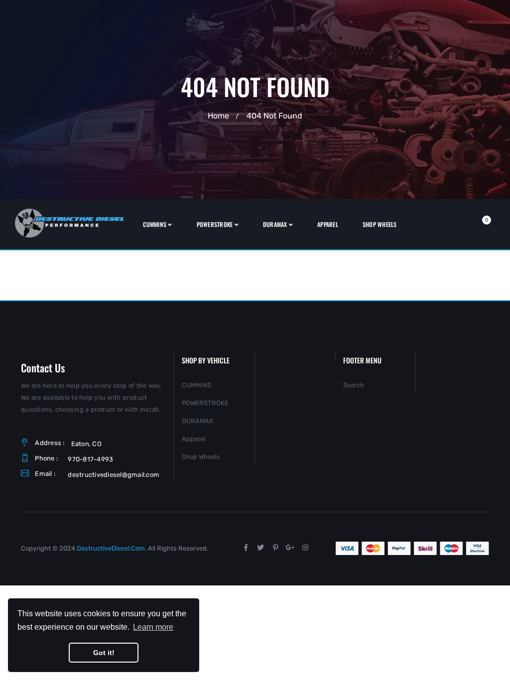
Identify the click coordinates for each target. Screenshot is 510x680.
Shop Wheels (201, 456)
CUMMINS (196, 385)
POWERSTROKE (205, 403)
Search (353, 385)
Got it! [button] (104, 653)
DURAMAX (197, 421)
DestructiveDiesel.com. (111, 548)
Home (218, 115)
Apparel (193, 439)
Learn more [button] (153, 627)
